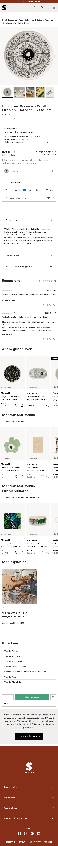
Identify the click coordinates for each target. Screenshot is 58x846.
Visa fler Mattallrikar (13, 682)
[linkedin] (38, 833)
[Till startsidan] (4, 7)
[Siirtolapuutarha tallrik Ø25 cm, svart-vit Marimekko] (29, 56)
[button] (8, 119)
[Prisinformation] (13, 152)
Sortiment (9, 797)
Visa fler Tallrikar (11, 651)
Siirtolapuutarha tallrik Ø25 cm (16, 23)
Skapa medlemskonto (29, 736)
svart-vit (7, 704)
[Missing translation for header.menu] (54, 7)
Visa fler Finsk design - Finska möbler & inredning (25, 672)
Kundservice (10, 787)
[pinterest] (32, 833)
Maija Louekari (27, 106)
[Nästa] (53, 56)
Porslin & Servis (26, 20)
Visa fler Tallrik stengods (15, 667)
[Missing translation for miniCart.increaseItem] (12, 697)
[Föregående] (5, 56)
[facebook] (19, 833)
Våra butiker (10, 808)
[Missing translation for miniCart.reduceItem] (4, 697)
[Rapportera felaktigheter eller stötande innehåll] (54, 305)
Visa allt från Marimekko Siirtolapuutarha (21, 497)
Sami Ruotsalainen (10, 106)
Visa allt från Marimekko (14, 421)
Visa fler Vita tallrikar (13, 656)
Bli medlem (50, 140)
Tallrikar (39, 20)
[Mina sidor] (35, 7)
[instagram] (25, 833)
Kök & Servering (9, 20)
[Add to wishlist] (17, 405)
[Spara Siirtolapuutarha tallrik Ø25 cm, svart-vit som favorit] (53, 697)
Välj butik (50, 197)
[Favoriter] (41, 7)
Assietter (49, 20)
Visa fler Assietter (12, 677)
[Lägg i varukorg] (21, 405)
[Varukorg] (48, 7)
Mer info (50, 190)
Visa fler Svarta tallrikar (14, 661)
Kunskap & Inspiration (15, 818)
